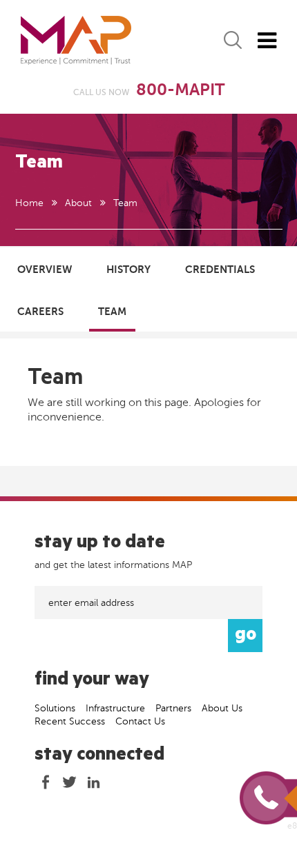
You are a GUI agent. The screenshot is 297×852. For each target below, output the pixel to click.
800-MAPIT (180, 90)
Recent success (70, 721)
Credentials (220, 269)
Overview (44, 269)
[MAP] (76, 40)
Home (29, 203)
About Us (222, 708)
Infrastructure (115, 708)
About (78, 203)
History (128, 269)
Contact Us (140, 721)
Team (112, 311)
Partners (173, 708)
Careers (40, 311)
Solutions (55, 708)
